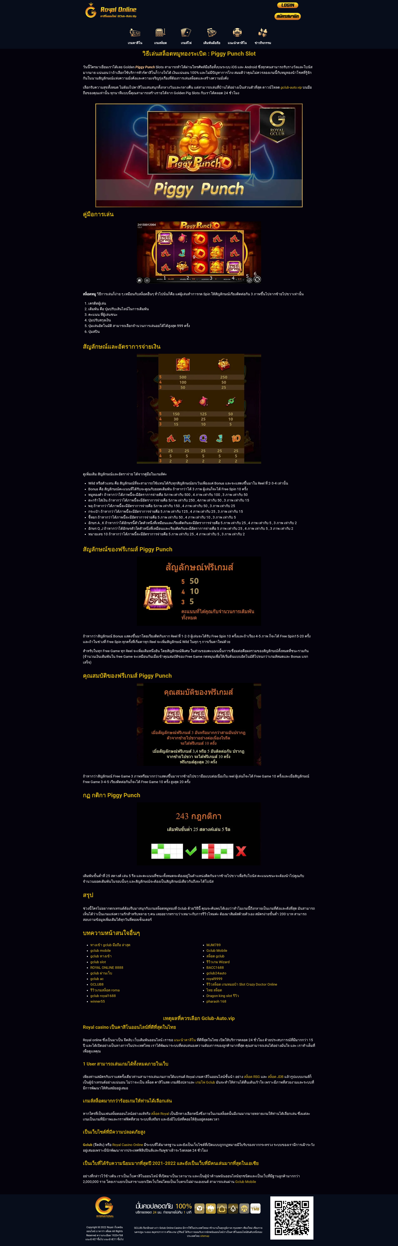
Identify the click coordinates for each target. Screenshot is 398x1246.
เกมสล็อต (160, 43)
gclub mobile (100, 950)
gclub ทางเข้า (101, 956)
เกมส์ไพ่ (186, 43)
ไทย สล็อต (214, 990)
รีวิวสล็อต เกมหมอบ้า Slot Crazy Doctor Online (241, 984)
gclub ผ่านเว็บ (101, 973)
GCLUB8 (97, 984)
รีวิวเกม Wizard (218, 962)
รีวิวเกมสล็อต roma (105, 990)
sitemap (204, 1236)
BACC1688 (215, 967)
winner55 (97, 1001)
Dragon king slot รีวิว (222, 996)
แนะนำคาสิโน (237, 43)
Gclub (87, 1145)
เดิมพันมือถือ (211, 43)
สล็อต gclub (215, 956)
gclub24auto (216, 973)
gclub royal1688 (103, 996)
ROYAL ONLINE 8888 (106, 967)
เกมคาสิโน (135, 43)
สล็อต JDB (276, 1077)
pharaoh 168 (216, 1001)
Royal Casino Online (127, 1145)
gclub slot (98, 962)
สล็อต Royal (160, 1114)
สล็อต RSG (252, 1077)
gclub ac (97, 979)
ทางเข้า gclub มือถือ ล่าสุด (110, 945)
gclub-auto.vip (291, 87)
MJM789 (213, 945)
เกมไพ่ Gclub (205, 1082)
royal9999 (214, 979)
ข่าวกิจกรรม (263, 43)
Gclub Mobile (216, 950)
